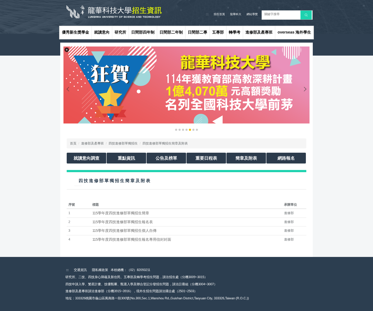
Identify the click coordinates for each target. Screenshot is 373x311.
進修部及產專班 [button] (259, 32)
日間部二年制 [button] (171, 32)
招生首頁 (219, 14)
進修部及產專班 (92, 143)
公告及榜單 (166, 158)
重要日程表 (206, 158)
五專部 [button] (218, 32)
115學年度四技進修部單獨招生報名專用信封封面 (131, 239)
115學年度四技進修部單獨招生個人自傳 (124, 231)
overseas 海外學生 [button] (294, 32)
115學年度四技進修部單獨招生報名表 (122, 222)
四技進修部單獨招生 (123, 143)
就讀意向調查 (87, 158)
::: (207, 14)
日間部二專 (197, 32)
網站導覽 (252, 14)
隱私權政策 (100, 270)
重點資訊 (126, 158)
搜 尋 (306, 15)
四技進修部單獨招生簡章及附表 (165, 143)
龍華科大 (235, 14)
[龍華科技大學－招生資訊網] (120, 11)
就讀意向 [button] (102, 32)
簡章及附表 (246, 158)
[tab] (176, 130)
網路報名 (286, 158)
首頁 (73, 143)
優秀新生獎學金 (75, 32)
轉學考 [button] (234, 32)
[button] (67, 50)
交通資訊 (80, 270)
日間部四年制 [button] (143, 32)
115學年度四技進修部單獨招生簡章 (120, 213)
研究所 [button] (120, 32)
